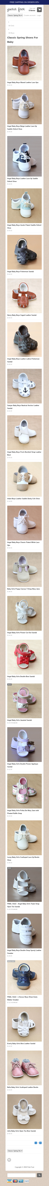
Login (39, 15)
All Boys (11, 33)
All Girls (11, 26)
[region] (24, 2)
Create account (29, 15)
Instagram (9, 1160)
